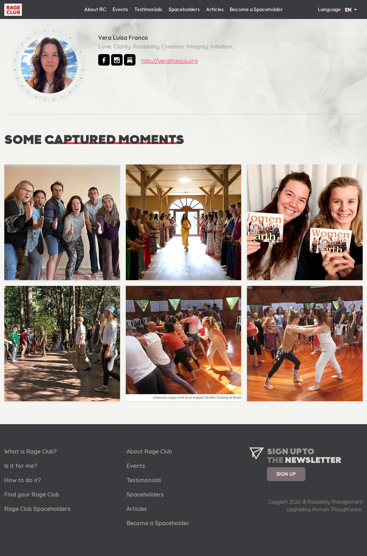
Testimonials (148, 9)
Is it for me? (20, 465)
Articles (215, 9)
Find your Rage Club (31, 494)
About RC (95, 9)
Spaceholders (184, 9)
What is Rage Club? (30, 451)
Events (120, 9)
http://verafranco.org (169, 60)
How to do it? (22, 480)
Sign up (286, 474)
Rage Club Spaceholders (37, 508)
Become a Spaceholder (256, 9)
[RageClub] (13, 10)
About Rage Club (149, 451)
